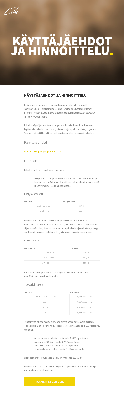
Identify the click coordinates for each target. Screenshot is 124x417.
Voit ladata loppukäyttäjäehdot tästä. (42, 151)
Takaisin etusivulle (49, 382)
